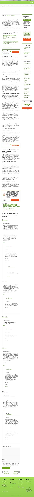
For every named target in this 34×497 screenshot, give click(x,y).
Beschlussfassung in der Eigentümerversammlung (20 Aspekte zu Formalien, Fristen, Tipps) (27, 92)
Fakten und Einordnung (11, 486)
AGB (10, 482)
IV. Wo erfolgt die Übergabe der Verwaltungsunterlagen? (10, 41)
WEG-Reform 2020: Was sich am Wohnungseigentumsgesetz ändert (27, 64)
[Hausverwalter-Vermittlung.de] (6, 2)
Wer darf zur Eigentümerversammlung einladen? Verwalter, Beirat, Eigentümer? (27, 81)
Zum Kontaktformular (5, 491)
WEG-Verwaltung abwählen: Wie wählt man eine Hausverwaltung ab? (6, 472)
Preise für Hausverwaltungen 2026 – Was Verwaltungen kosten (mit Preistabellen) (27, 78)
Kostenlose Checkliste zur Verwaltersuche (27, 53)
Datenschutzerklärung (8, 466)
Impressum (11, 481)
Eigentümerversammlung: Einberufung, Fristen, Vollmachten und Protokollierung (27, 96)
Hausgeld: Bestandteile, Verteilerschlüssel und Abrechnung (26, 88)
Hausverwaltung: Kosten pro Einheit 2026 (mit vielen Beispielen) (27, 68)
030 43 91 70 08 (5, 487)
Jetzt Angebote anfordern (27, 39)
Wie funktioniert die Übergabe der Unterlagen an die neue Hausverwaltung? (14, 11)
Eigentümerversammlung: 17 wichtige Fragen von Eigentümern (27, 74)
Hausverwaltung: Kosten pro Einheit (27, 48)
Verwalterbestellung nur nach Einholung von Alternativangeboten (27, 85)
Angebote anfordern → (15, 145)
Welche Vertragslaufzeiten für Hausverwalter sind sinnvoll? (27, 71)
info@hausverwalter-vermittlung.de (5, 489)
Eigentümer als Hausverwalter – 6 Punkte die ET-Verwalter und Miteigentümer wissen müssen (15, 472)
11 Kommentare (13, 15)
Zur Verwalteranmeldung (21, 487)
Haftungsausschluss (12, 484)
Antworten (4, 242)
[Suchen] (31, 101)
